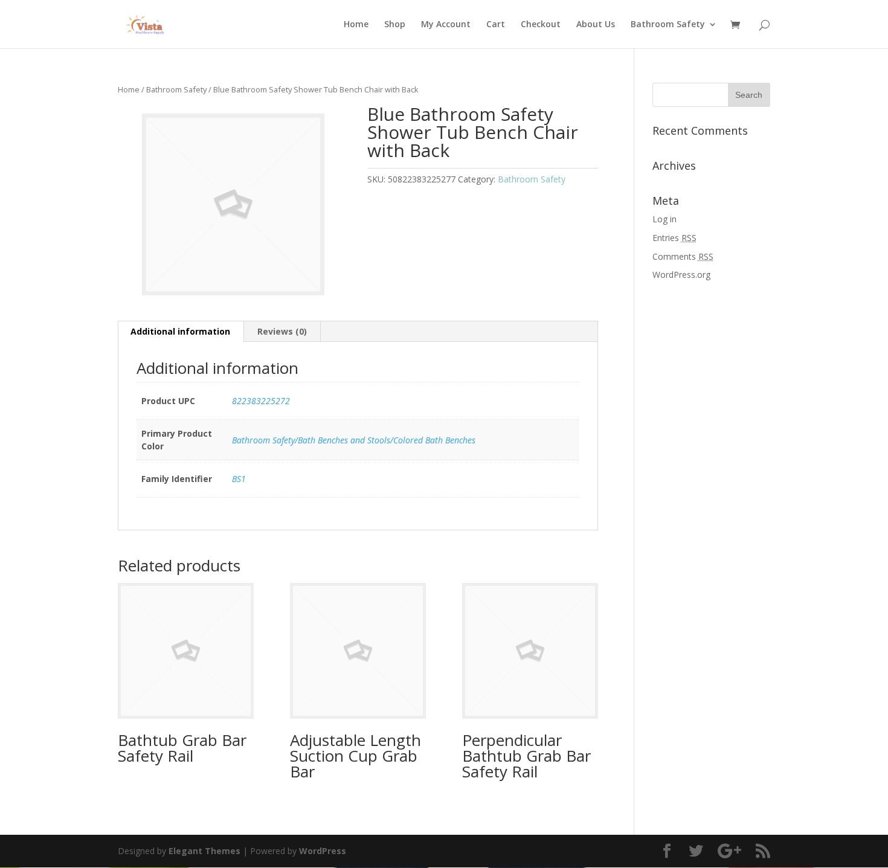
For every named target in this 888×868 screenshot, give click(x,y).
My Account (446, 25)
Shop (394, 25)
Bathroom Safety (668, 25)
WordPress (322, 851)
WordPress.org (681, 274)
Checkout (541, 25)
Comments (682, 256)
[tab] (180, 331)
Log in (664, 219)
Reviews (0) (282, 331)
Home (356, 25)
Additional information (180, 331)
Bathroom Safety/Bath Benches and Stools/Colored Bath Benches (353, 440)
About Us (595, 25)
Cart (495, 25)
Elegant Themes (204, 851)
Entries (674, 237)
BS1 (239, 478)
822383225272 (261, 401)
